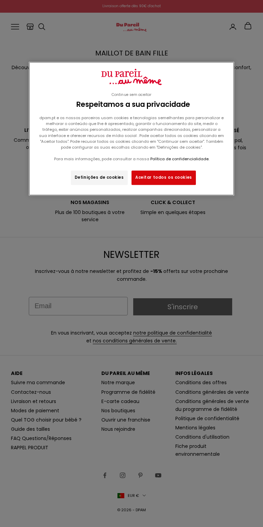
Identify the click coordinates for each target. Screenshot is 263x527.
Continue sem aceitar (131, 94)
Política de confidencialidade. (179, 159)
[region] (131, 129)
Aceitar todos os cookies (163, 177)
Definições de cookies (99, 177)
